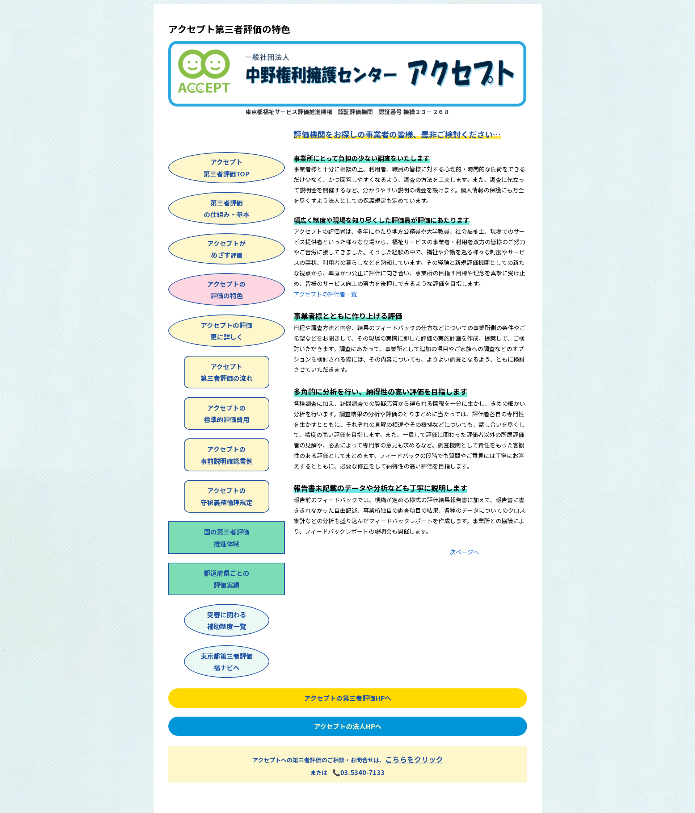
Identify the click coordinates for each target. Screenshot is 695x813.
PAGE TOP (674, 782)
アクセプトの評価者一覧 (325, 293)
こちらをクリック (414, 759)
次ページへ (464, 551)
